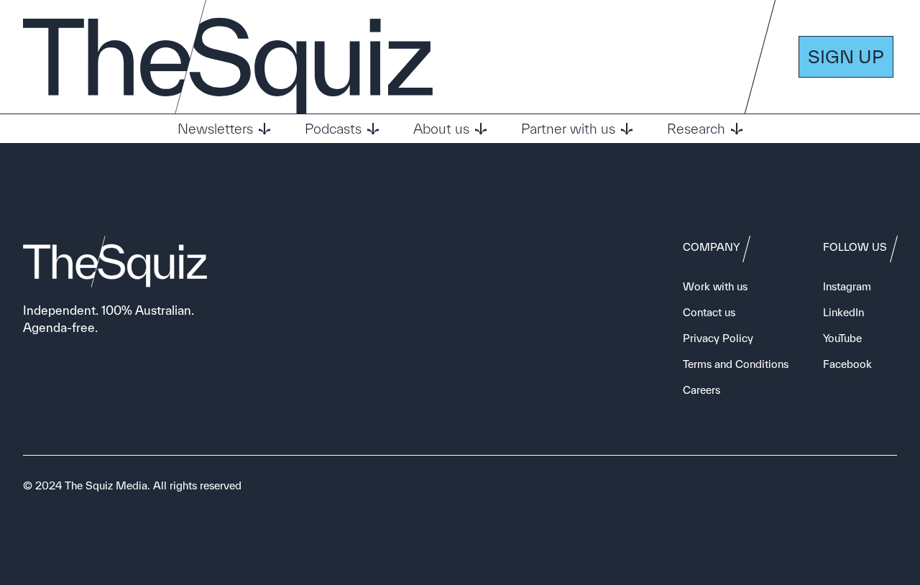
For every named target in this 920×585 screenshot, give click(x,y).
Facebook (847, 364)
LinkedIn (843, 312)
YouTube (842, 338)
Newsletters (215, 129)
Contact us (709, 312)
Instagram (847, 286)
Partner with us (568, 129)
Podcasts (333, 129)
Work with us (715, 286)
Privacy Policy (718, 338)
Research (696, 129)
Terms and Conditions (735, 364)
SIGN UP (846, 56)
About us (441, 129)
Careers (701, 390)
